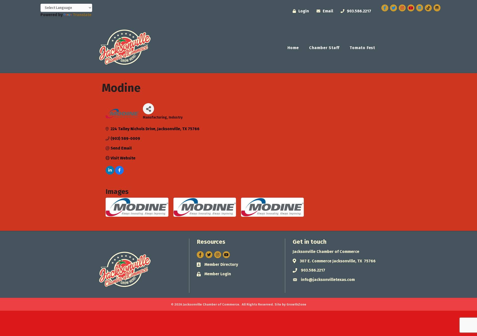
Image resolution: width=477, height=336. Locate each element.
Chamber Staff (324, 47)
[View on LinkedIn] (110, 173)
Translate (82, 14)
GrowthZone (296, 304)
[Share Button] (148, 108)
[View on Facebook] (119, 173)
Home (293, 47)
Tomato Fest (362, 47)
